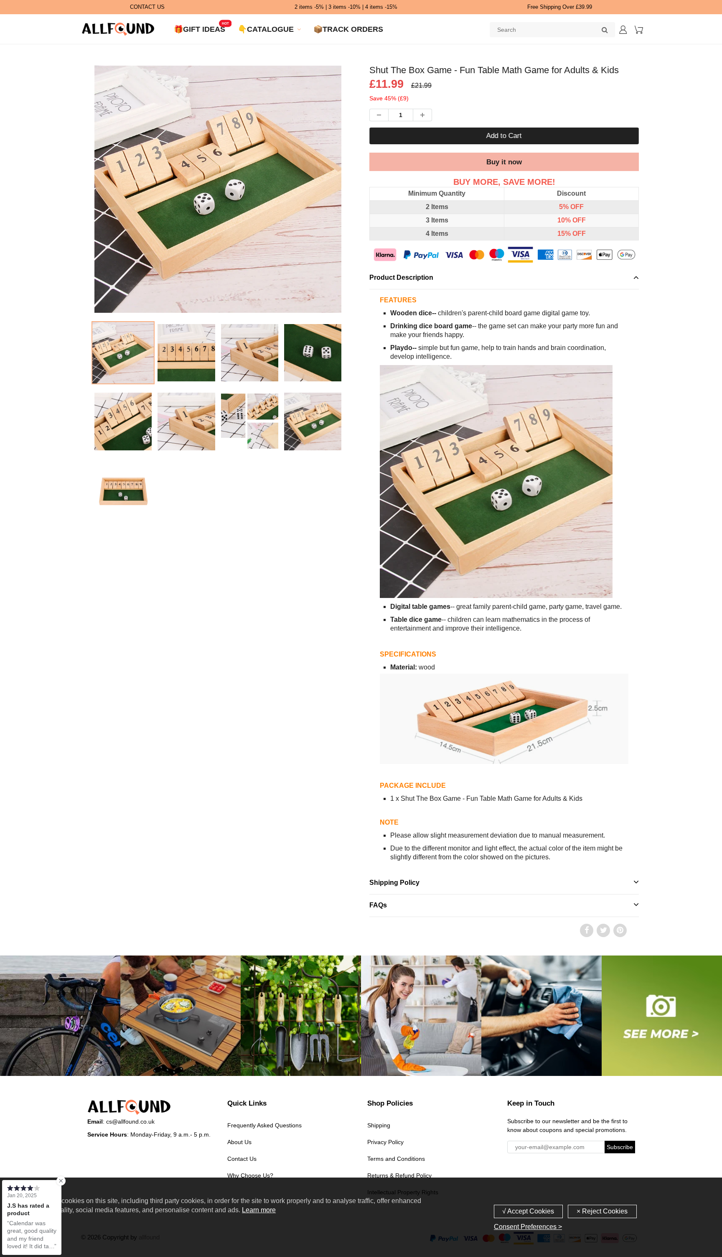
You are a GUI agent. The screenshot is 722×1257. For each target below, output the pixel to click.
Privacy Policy (385, 1142)
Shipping (378, 1125)
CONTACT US (147, 7)
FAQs (378, 905)
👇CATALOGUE (266, 29)
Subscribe (620, 1147)
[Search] (604, 29)
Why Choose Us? (250, 1175)
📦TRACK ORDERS (348, 29)
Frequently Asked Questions (264, 1125)
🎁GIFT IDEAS (199, 29)
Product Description (401, 277)
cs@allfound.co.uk (130, 1121)
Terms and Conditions (396, 1158)
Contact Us (242, 1158)
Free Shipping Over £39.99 (559, 7)
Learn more (259, 1210)
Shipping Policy (394, 882)
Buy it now (504, 162)
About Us (239, 1142)
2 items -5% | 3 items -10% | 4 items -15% (346, 7)
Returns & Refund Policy (399, 1175)
